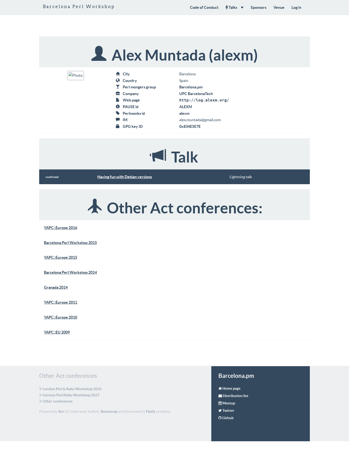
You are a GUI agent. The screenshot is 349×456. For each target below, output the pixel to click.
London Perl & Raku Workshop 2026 (72, 389)
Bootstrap (109, 411)
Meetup (228, 403)
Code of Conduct (204, 7)
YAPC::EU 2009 (57, 332)
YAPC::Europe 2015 (60, 257)
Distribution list (235, 396)
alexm (184, 113)
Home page (231, 388)
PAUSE (129, 107)
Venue (279, 7)
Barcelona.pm (191, 87)
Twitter (228, 410)
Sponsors (258, 7)
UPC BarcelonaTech (196, 93)
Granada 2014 (56, 287)
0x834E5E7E (190, 126)
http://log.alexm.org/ (204, 100)
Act (61, 411)
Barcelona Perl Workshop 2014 (70, 272)
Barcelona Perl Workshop (79, 6)
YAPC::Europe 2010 (60, 317)
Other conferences (57, 401)
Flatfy (150, 411)
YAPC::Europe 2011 (60, 302)
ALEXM (185, 107)
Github (228, 418)
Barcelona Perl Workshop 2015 (70, 242)
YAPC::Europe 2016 (60, 228)
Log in (296, 7)
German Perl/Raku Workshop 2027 (70, 395)
